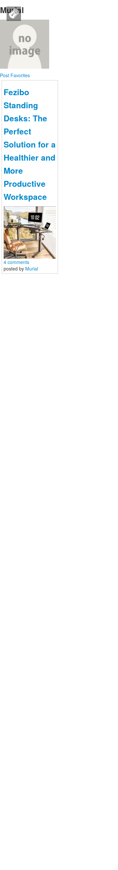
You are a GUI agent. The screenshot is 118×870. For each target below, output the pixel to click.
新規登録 (76, 262)
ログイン (42, 262)
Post (5, 75)
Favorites (20, 75)
